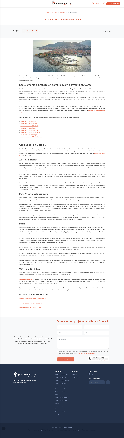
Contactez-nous (76, 377)
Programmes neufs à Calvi (28, 128)
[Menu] (4, 3)
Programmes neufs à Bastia (28, 123)
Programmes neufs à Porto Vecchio (31, 137)
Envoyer (65, 359)
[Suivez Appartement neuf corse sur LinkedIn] (89, 374)
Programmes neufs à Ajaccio (29, 130)
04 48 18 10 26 (99, 3)
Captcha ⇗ (104, 360)
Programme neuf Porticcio (62, 397)
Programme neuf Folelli (61, 389)
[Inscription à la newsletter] (108, 382)
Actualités (74, 374)
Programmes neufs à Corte (28, 121)
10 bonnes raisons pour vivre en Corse (30, 307)
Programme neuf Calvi (61, 383)
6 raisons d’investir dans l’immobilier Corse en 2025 (33, 298)
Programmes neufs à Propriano (29, 135)
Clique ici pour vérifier (100, 359)
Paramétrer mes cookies (34, 430)
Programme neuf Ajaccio (61, 374)
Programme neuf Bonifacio (62, 380)
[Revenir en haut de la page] (3, 428)
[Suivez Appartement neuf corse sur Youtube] (92, 374)
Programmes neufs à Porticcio (29, 126)
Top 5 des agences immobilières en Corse (30, 303)
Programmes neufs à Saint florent (30, 132)
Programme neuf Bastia (61, 377)
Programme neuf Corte (61, 386)
